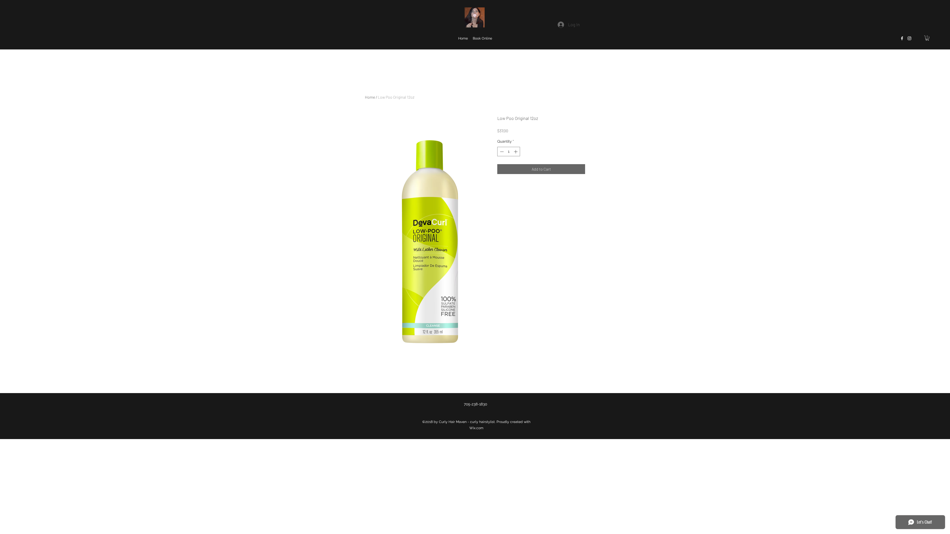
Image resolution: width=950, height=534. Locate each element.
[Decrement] (501, 151)
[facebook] (902, 38)
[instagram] (909, 38)
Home (370, 97)
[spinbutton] (509, 151)
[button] (927, 38)
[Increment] (516, 151)
